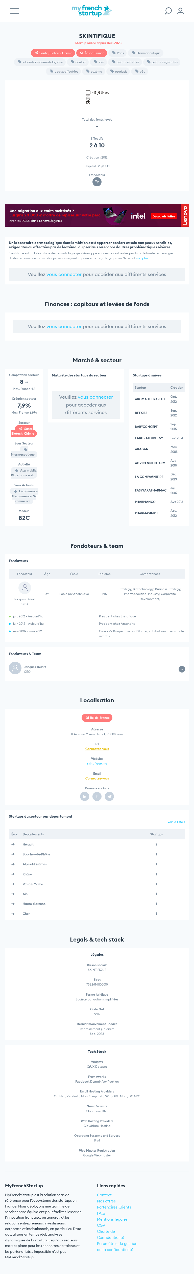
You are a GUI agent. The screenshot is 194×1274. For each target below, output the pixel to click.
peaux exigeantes (165, 62)
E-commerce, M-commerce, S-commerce (25, 496)
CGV (101, 1225)
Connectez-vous (97, 749)
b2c (142, 71)
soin (101, 62)
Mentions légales (112, 1219)
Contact (104, 1195)
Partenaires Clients (114, 1207)
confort (81, 62)
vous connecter (64, 274)
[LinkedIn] (84, 796)
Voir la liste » (176, 822)
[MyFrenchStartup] (92, 13)
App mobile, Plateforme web (24, 472)
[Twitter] (109, 796)
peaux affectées (66, 71)
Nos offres (106, 1201)
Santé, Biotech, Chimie (55, 53)
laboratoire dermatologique (42, 62)
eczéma (96, 71)
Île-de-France (94, 53)
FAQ (101, 1213)
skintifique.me (97, 763)
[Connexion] (180, 11)
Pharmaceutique (148, 53)
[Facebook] (97, 796)
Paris (120, 53)
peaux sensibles (128, 62)
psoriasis (121, 71)
